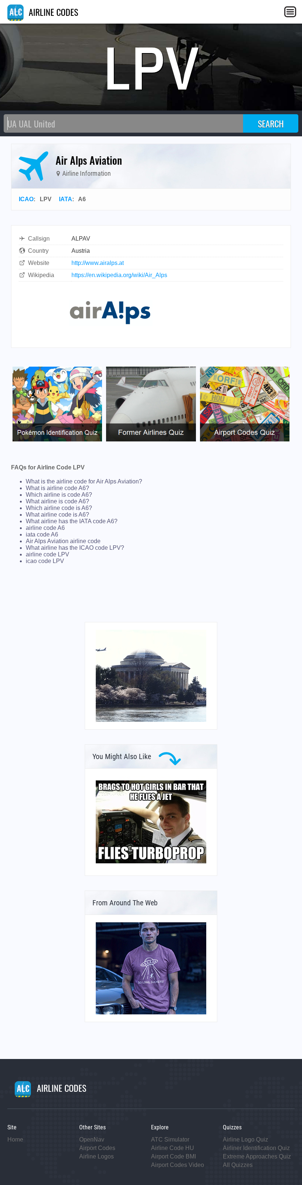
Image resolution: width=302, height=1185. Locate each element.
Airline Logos (96, 1156)
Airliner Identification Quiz (256, 1148)
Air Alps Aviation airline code (63, 541)
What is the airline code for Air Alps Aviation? (84, 481)
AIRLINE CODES (52, 11)
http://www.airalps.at (97, 263)
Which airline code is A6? (59, 508)
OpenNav (91, 1139)
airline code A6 (45, 528)
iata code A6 (42, 534)
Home (15, 1139)
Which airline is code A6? (59, 495)
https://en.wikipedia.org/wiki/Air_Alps (119, 275)
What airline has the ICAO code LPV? (75, 548)
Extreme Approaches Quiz (257, 1156)
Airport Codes (97, 1148)
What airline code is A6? (57, 514)
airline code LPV (47, 554)
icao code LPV (45, 561)
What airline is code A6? (57, 501)
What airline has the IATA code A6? (71, 521)
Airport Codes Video (177, 1165)
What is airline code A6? (57, 488)
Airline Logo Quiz (245, 1139)
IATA (65, 199)
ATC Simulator (170, 1139)
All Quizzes (238, 1165)
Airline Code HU (172, 1148)
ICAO (26, 199)
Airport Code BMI (173, 1156)
